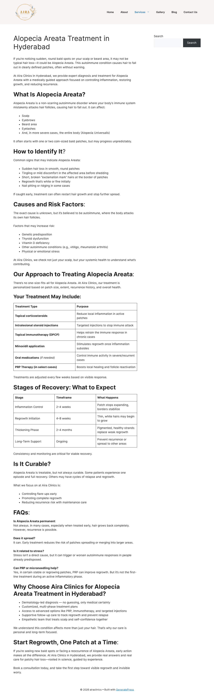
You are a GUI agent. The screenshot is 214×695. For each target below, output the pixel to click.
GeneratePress (125, 689)
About (124, 12)
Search (158, 36)
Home (110, 12)
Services (140, 12)
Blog (174, 12)
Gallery (160, 12)
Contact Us (190, 12)
